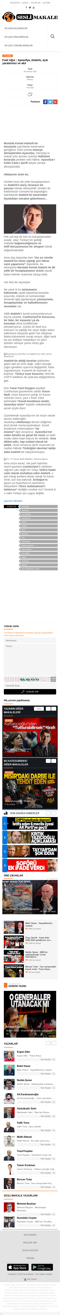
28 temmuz (26, 541)
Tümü (39, 709)
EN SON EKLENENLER (16, 28)
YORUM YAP (32, 691)
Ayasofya (25, 561)
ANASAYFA (15, 3)
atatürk (24, 526)
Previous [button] (48, 709)
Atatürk (24, 565)
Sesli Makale (30, 17)
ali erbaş (25, 534)
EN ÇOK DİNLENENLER (16, 37)
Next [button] (53, 709)
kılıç (23, 538)
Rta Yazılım (32, 1279)
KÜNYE (25, 3)
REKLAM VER (30, 1242)
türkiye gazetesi (28, 545)
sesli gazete (26, 518)
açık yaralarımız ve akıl (30, 569)
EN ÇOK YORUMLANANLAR (19, 45)
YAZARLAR (35, 3)
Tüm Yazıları (45, 1059)
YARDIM (30, 1258)
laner (23, 530)
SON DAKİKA (30, 1235)
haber (24, 557)
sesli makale (26, 514)
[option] (30, 737)
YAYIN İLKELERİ (30, 1250)
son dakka (26, 553)
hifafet (24, 522)
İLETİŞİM (46, 3)
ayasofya (25, 510)
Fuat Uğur (25, 506)
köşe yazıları (26, 549)
